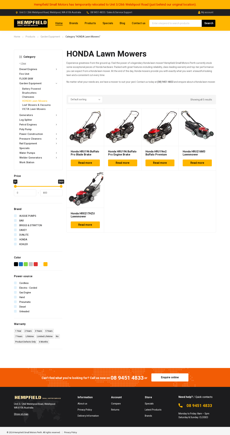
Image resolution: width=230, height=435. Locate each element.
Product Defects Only (25, 341)
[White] (41, 264)
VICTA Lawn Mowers (34, 109)
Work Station (26, 162)
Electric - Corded (28, 288)
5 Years (49, 331)
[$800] (61, 186)
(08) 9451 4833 (165, 82)
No (57, 336)
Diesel (22, 307)
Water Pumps (27, 153)
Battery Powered (31, 89)
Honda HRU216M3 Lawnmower (194, 153)
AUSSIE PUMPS (27, 216)
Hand (22, 297)
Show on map (21, 414)
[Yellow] (45, 264)
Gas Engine (25, 292)
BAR (21, 220)
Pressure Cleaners (30, 139)
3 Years (38, 331)
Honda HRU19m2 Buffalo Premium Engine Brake (156, 155)
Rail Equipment (28, 143)
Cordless (24, 283)
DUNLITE (24, 235)
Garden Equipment (50, 36)
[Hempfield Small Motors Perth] (31, 23)
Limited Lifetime (45, 336)
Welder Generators (30, 158)
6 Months (43, 341)
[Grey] (31, 264)
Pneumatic (25, 302)
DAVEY (23, 230)
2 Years (28, 331)
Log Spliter (25, 120)
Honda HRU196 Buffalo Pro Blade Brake (85, 153)
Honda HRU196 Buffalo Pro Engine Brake (122, 153)
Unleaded (24, 311)
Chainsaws (28, 97)
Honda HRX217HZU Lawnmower (83, 215)
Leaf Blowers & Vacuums (36, 105)
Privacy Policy (70, 432)
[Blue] (21, 264)
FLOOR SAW (26, 79)
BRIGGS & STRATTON (30, 225)
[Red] (36, 264)
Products (30, 36)
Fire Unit (24, 74)
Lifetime (30, 336)
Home (17, 36)
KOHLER (23, 244)
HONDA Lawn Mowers (34, 101)
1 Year (18, 331)
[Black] (16, 264)
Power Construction (31, 134)
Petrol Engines (28, 124)
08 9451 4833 (97, 12)
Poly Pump (25, 129)
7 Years (18, 336)
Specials (24, 148)
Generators (26, 115)
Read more (85, 163)
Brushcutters (29, 93)
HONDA (23, 239)
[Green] (26, 264)
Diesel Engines (28, 69)
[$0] (15, 186)
